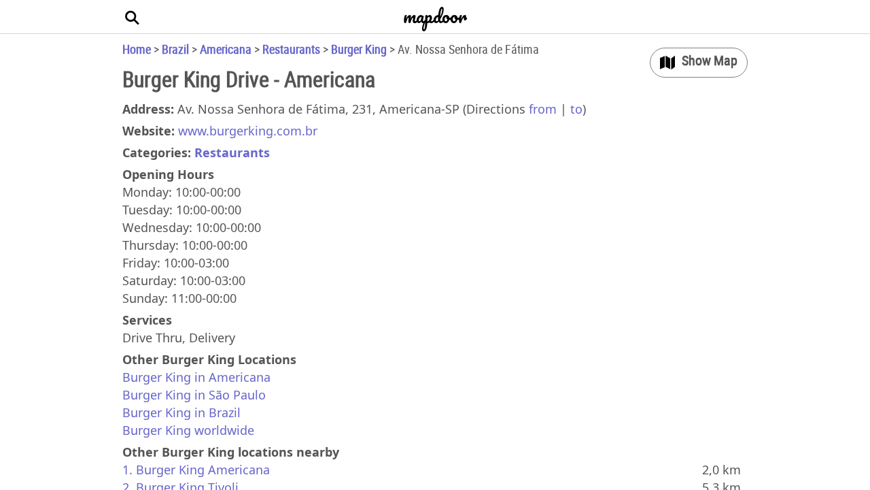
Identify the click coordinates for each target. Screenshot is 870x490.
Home (136, 49)
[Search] (133, 17)
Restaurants (291, 49)
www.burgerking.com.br (247, 130)
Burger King (359, 49)
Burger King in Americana (196, 377)
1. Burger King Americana (196, 469)
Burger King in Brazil (181, 412)
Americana (225, 49)
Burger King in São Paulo (194, 395)
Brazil (175, 49)
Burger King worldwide (188, 430)
